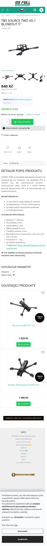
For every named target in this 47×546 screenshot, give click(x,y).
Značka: (6, 28)
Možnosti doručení (33, 114)
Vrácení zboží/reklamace (23, 439)
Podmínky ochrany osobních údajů (23, 436)
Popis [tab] (5, 163)
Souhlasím (22, 539)
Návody (23, 457)
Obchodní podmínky (24, 442)
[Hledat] (2, 9)
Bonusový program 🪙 (23, 445)
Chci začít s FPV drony (23, 462)
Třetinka (23, 454)
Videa (23, 460)
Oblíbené (24, 448)
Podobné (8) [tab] (14, 163)
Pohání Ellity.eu (7, 103)
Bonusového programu (22, 99)
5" (14, 272)
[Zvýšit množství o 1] (10, 120)
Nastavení (22, 531)
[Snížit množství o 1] (10, 123)
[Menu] (41, 9)
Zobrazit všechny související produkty (23, 418)
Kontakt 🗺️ (23, 451)
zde (15, 525)
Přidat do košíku (24, 122)
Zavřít (5, 142)
